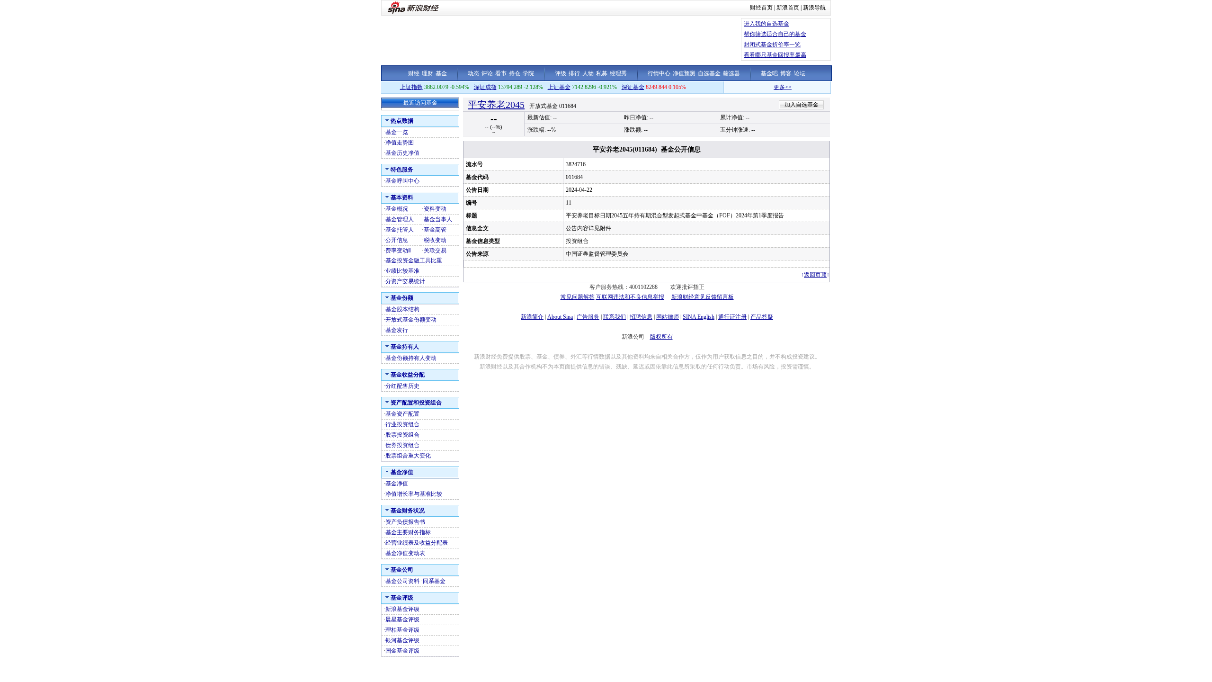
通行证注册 (732, 317)
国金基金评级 (402, 650)
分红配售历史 (402, 386)
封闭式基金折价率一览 (772, 44)
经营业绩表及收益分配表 (416, 542)
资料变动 (435, 209)
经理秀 (618, 73)
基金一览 (396, 132)
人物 (588, 73)
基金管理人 (399, 219)
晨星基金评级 (402, 619)
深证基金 (633, 87)
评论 (487, 73)
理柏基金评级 (402, 630)
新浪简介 (532, 317)
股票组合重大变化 (408, 455)
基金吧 (769, 73)
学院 (528, 73)
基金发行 (396, 330)
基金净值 (396, 483)
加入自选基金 (801, 104)
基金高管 (435, 229)
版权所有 (661, 336)
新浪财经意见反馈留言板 (702, 297)
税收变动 (435, 240)
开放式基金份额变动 (411, 319)
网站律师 (667, 317)
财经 (413, 73)
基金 (441, 73)
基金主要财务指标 (408, 532)
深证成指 (485, 87)
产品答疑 (761, 317)
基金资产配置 (402, 414)
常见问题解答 (578, 297)
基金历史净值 (402, 153)
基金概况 (396, 209)
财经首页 (761, 7)
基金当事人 (438, 219)
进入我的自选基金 (766, 23)
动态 (473, 73)
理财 (427, 73)
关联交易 (435, 250)
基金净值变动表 (405, 553)
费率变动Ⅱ (398, 250)
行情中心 (659, 73)
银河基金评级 (402, 640)
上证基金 (559, 87)
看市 (501, 73)
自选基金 (709, 73)
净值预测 (684, 73)
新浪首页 (787, 7)
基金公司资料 (402, 581)
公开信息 (396, 240)
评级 (560, 73)
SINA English (698, 317)
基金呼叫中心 (402, 181)
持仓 (514, 73)
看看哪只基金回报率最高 (775, 55)
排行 (574, 73)
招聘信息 (641, 317)
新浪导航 (814, 7)
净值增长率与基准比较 (413, 494)
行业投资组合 (402, 424)
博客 (786, 73)
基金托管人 (399, 229)
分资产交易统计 (405, 281)
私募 (601, 73)
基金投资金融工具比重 (413, 260)
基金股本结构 (402, 309)
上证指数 (411, 87)
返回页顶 (815, 274)
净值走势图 (399, 142)
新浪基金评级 (402, 609)
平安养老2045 (496, 104)
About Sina (560, 317)
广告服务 (588, 317)
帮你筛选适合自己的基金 (775, 34)
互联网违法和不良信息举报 (630, 297)
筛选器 (731, 73)
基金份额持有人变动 (411, 358)
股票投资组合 (402, 434)
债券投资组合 (402, 445)
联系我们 (614, 317)
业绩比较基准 (402, 271)
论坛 (799, 73)
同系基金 (434, 581)
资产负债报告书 (405, 522)
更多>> (770, 87)
